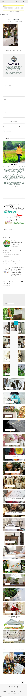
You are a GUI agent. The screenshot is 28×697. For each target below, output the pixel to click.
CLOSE (16, 323)
